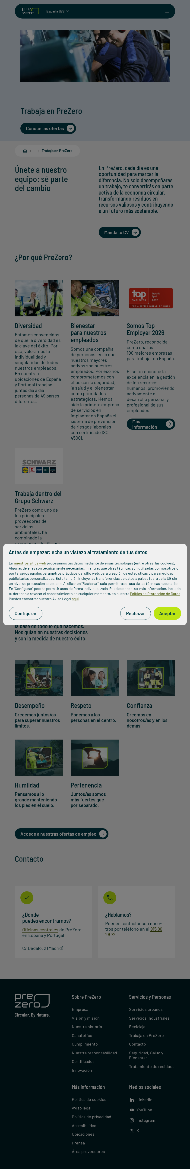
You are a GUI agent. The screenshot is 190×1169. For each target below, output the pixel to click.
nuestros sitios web (30, 563)
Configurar (26, 613)
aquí (75, 598)
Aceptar (167, 613)
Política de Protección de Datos (155, 593)
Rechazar (135, 613)
